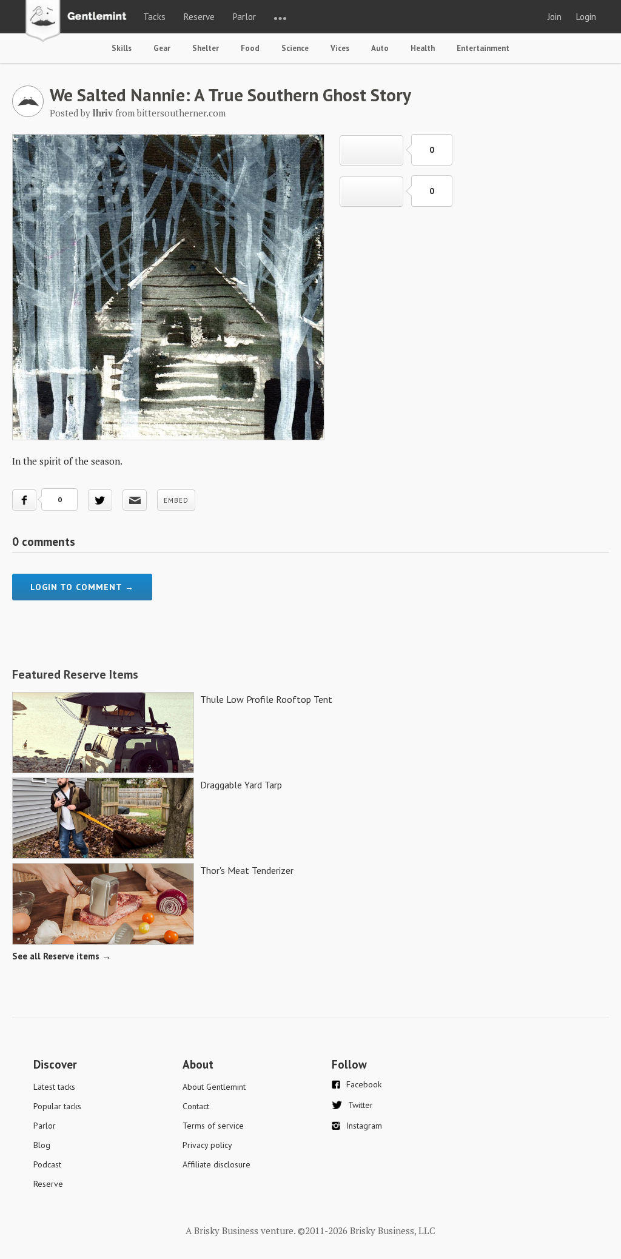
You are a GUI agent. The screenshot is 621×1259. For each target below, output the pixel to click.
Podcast (47, 1164)
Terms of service (213, 1125)
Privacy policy (207, 1145)
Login (586, 16)
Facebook (363, 1084)
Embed (176, 500)
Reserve (199, 16)
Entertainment (483, 48)
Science (295, 48)
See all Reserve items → (61, 956)
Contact (196, 1106)
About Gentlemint (214, 1086)
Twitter (360, 1105)
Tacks (154, 16)
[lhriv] (28, 113)
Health (423, 48)
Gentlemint (79, 22)
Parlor (244, 16)
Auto (380, 48)
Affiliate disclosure (216, 1164)
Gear (161, 48)
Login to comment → (82, 587)
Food (250, 48)
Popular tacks (57, 1106)
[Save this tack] (371, 191)
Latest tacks (54, 1086)
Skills (122, 48)
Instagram (364, 1125)
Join (555, 16)
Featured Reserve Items (75, 674)
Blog (41, 1145)
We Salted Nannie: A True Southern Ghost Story (230, 94)
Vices (340, 48)
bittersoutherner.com (181, 113)
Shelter (205, 48)
